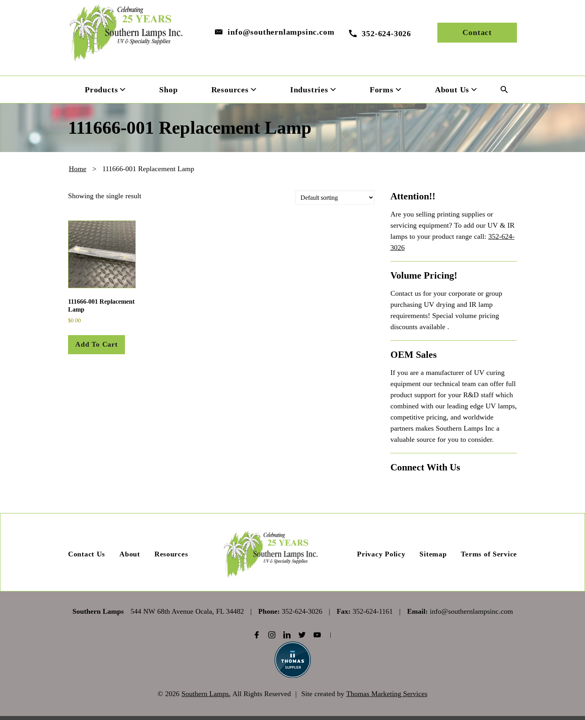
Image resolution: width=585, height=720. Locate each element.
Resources (171, 554)
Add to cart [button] (96, 344)
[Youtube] (317, 634)
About (129, 554)
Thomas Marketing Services (386, 694)
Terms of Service (489, 554)
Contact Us (86, 554)
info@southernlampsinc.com (281, 31)
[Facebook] (256, 634)
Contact (477, 32)
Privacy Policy (381, 554)
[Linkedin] (286, 634)
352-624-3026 (302, 611)
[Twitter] (302, 634)
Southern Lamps (205, 694)
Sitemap (433, 554)
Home (77, 169)
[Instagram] (271, 634)
